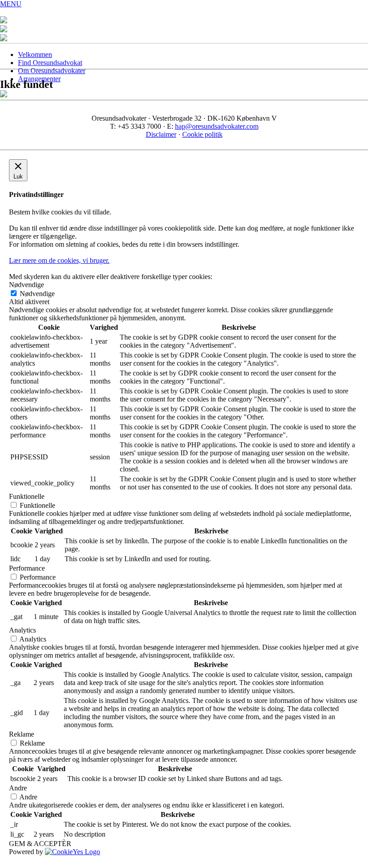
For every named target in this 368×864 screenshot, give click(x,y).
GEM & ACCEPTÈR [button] (40, 843)
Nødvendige (37, 293)
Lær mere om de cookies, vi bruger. (59, 260)
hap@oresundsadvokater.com (216, 126)
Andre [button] (18, 788)
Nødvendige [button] (26, 284)
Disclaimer (161, 134)
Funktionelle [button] (26, 496)
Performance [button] (27, 568)
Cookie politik (202, 134)
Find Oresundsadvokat (50, 62)
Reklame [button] (21, 734)
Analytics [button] (22, 630)
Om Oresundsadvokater (51, 70)
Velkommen (35, 54)
